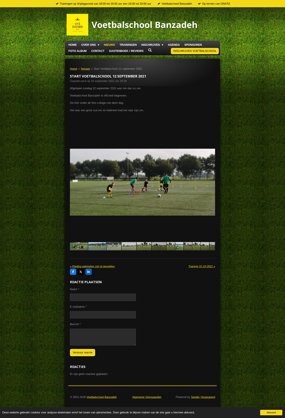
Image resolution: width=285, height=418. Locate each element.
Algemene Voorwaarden (146, 397)
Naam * (74, 289)
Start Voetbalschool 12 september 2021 (118, 68)
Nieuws (85, 68)
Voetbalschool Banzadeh (102, 397)
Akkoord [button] (271, 412)
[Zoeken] (150, 50)
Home (73, 68)
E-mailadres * (78, 306)
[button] (212, 125)
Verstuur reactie (82, 352)
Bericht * (75, 324)
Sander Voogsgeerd (203, 397)
